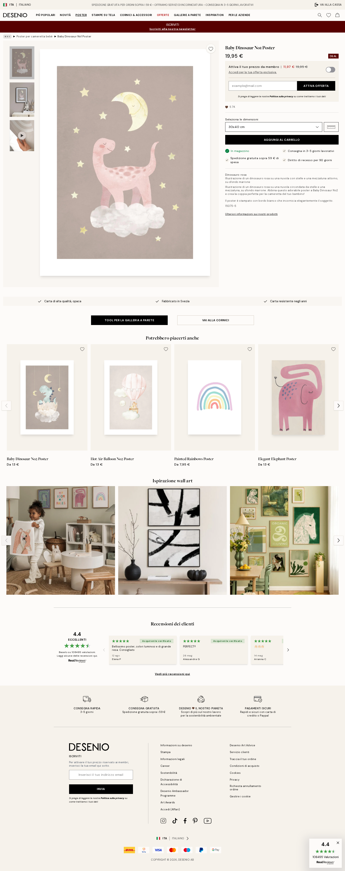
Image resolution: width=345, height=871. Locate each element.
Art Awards (168, 802)
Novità (65, 15)
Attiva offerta (316, 86)
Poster (81, 15)
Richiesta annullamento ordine (245, 787)
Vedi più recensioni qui (172, 674)
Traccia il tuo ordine (243, 759)
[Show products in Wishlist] (328, 15)
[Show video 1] (22, 135)
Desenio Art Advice (242, 745)
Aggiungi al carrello (282, 140)
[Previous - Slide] (6, 405)
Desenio (184, 859)
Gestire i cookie (240, 796)
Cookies (235, 773)
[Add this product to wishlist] (211, 48)
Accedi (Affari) (170, 809)
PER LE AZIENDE (239, 15)
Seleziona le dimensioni (241, 119)
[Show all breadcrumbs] (7, 37)
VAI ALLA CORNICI (215, 320)
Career (165, 766)
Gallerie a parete (187, 15)
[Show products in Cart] (337, 15)
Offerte (163, 15)
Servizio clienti (239, 752)
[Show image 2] (22, 99)
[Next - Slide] (338, 405)
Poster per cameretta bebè (35, 36)
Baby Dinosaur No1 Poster (74, 36)
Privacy (235, 779)
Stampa (166, 752)
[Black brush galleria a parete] (172, 540)
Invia (101, 789)
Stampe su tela (103, 15)
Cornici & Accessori (136, 15)
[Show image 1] (22, 62)
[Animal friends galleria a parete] (60, 540)
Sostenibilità (169, 773)
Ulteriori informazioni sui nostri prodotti (251, 214)
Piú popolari (45, 15)
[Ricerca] (319, 15)
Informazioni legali (173, 759)
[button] (331, 127)
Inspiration (215, 15)
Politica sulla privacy (282, 96)
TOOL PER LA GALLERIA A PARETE (129, 320)
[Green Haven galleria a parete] (284, 540)
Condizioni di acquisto (245, 766)
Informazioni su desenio (176, 745)
